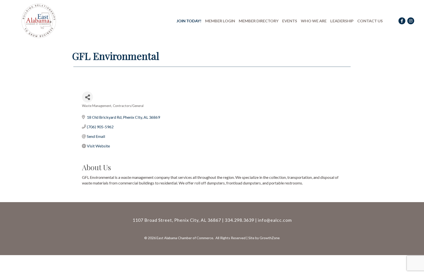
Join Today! (188, 20)
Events (289, 20)
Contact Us (370, 20)
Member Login (220, 20)
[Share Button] (87, 97)
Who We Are (314, 20)
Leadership (342, 20)
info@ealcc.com (275, 220)
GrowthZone (270, 238)
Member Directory (258, 20)
